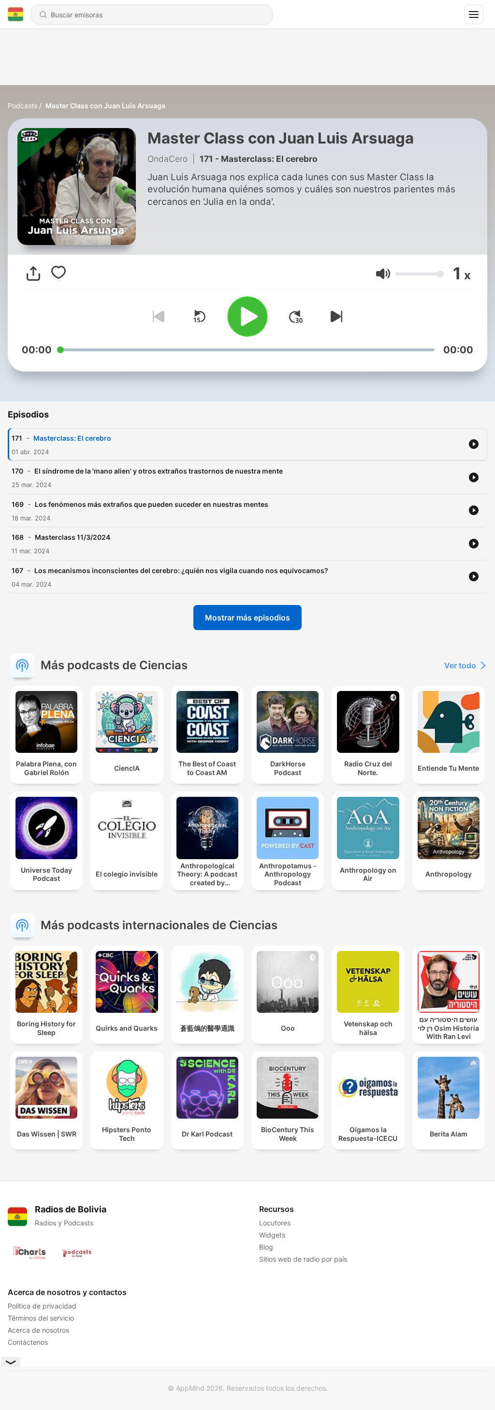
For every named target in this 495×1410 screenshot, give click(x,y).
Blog (266, 1247)
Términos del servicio (41, 1318)
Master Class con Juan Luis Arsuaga (105, 105)
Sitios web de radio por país (303, 1259)
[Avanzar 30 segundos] (295, 316)
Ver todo (460, 665)
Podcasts (22, 105)
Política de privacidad (42, 1306)
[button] (383, 274)
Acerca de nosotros (38, 1330)
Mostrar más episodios (247, 617)
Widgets (272, 1235)
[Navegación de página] (473, 14)
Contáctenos (28, 1342)
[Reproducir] (247, 316)
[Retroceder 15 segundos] (199, 316)
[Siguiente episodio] (334, 316)
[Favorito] (58, 273)
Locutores (275, 1223)
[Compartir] (33, 273)
